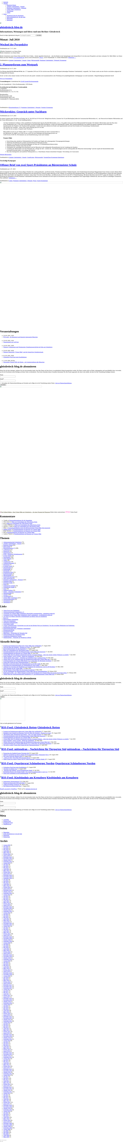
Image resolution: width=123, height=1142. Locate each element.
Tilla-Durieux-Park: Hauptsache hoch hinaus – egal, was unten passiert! (22, 734)
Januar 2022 (6, 921)
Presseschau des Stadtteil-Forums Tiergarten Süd (16, 753)
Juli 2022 (5, 914)
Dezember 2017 (7, 985)
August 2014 (6, 1040)
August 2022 (6, 912)
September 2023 (7, 893)
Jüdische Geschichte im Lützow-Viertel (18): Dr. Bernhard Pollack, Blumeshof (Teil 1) (26, 754)
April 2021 (6, 930)
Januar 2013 (6, 1067)
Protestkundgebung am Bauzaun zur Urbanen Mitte (26, 529)
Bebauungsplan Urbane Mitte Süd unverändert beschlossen (19, 670)
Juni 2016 (6, 1007)
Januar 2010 (6, 1122)
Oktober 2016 (7, 1001)
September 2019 (7, 959)
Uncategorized (7, 596)
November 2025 (7, 858)
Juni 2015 (6, 1025)
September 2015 (7, 1021)
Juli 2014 (5, 1042)
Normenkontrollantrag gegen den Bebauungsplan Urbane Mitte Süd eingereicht (29, 528)
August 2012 (6, 1075)
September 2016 (7, 1003)
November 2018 (7, 974)
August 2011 (6, 1093)
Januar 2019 (6, 971)
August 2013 (6, 1058)
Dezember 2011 (7, 1087)
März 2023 (6, 902)
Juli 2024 (5, 879)
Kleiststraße (6, 570)
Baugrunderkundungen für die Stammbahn (20, 520)
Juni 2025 (6, 866)
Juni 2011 (5, 1096)
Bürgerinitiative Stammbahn (10, 619)
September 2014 (7, 1039)
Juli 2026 (5, 846)
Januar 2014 (6, 1051)
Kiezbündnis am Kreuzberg (62, 777)
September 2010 (7, 1109)
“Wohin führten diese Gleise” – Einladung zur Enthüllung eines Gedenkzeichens (24, 657)
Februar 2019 (6, 970)
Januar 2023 (6, 905)
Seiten (5, 14)
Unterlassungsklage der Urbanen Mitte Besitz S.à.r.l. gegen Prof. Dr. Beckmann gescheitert (27, 661)
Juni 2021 (6, 929)
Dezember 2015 (7, 1016)
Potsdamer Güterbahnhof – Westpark (16, 8)
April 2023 (6, 900)
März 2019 (6, 968)
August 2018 (6, 976)
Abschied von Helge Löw (10, 769)
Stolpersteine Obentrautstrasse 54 (12, 781)
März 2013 (6, 1064)
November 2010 (7, 1106)
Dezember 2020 (7, 937)
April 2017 (6, 994)
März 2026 (6, 852)
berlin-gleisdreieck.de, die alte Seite (16, 17)
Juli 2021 (5, 927)
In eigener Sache (7, 566)
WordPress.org (7, 824)
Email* (2, 691)
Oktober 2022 (7, 909)
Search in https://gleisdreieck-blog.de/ (10, 35)
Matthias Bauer (7, 529)
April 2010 (6, 1117)
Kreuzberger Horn (8, 572)
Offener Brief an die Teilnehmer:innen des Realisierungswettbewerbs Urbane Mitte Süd (26, 659)
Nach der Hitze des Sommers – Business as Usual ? (17, 647)
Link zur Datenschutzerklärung (63, 383)
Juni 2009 (6, 1132)
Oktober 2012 (7, 1072)
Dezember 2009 (7, 1123)
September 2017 (7, 988)
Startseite (5, 2)
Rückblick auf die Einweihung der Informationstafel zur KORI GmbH (21, 664)
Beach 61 (5, 618)
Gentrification (30, 157)
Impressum (9, 20)
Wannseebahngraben (8, 599)
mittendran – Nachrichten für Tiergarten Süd (93, 749)
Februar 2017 (6, 995)
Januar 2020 (6, 953)
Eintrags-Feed (7, 821)
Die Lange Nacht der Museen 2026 (12, 756)
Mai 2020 (5, 947)
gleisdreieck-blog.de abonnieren (15, 15)
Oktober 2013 (7, 1055)
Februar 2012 (6, 1084)
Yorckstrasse (10, 11)
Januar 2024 (6, 888)
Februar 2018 (6, 982)
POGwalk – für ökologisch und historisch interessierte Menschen (20, 337)
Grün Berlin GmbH (8, 624)
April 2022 (6, 918)
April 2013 (6, 1063)
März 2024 (6, 885)
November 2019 (7, 956)
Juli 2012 (5, 1076)
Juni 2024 (6, 881)
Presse (34, 180)
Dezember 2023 (7, 890)
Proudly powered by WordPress (8, 789)
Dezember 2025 (7, 857)
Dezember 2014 (7, 1034)
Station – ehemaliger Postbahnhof (12, 591)
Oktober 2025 (7, 860)
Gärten (8, 12)
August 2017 (6, 989)
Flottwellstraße (7, 558)
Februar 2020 (6, 952)
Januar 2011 (6, 1103)
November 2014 (7, 1036)
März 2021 (6, 932)
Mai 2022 (5, 917)
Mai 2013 (5, 1061)
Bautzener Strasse (11, 5)
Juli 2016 (5, 1006)
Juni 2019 (6, 964)
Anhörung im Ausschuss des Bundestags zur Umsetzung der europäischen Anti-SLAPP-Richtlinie (29, 667)
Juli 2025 (5, 864)
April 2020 (6, 949)
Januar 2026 (6, 855)
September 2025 (7, 861)
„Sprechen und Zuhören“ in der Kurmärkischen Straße (17, 770)
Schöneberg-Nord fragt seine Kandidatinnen (15, 767)
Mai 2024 (5, 882)
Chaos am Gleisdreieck (9, 621)
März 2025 (6, 870)
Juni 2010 (6, 1114)
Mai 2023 (5, 899)
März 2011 (6, 1100)
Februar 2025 (6, 872)
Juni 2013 (6, 1060)
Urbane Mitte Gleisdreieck (14, 9)
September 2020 (7, 941)
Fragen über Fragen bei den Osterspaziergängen (16, 662)
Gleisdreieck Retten (48, 727)
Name (1, 801)
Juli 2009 (5, 1131)
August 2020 (6, 943)
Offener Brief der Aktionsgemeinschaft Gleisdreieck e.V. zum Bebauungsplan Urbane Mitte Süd (28, 674)
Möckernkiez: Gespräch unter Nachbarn (23, 111)
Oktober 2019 (7, 958)
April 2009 (6, 1135)
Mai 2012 (5, 1079)
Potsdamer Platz (7, 581)
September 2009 (7, 1128)
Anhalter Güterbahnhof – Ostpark (16, 6)
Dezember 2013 (7, 1052)
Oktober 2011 (7, 1090)
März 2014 (6, 1048)
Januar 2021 (6, 935)
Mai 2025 (5, 867)
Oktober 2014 (7, 1037)
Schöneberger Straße (8, 587)
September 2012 (7, 1073)
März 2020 (6, 950)
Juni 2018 (6, 977)
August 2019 (6, 961)
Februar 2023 (6, 903)
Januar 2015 (6, 1033)
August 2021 (6, 926)
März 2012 (6, 1082)
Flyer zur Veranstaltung (6, 78)
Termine (43, 107)
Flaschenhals (6, 557)
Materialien (10, 18)
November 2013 (7, 1054)
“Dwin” (41, 57)
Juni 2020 (6, 946)
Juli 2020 (5, 944)
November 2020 (7, 938)
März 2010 (6, 1119)
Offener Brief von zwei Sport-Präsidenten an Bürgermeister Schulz (38, 164)
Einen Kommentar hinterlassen (56, 157)
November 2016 (7, 1000)
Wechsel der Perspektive (14, 44)
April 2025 (6, 869)
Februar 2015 (6, 1031)
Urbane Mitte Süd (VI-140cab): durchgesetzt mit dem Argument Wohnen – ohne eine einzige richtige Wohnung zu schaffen (36, 654)
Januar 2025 (6, 873)
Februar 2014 (6, 1049)
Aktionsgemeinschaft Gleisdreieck (12, 542)
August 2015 (6, 1022)
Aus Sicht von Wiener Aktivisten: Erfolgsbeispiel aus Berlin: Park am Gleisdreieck (25, 616)
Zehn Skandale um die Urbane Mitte (13, 668)
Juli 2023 (5, 896)
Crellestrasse (6, 549)
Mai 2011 (5, 1097)
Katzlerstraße (6, 569)
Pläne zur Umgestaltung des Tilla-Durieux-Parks (24, 522)
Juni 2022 (6, 915)
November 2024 (7, 876)
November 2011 (7, 1088)
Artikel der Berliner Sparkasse (11, 784)
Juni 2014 (6, 1043)
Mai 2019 (5, 965)
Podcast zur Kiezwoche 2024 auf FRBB (14, 783)
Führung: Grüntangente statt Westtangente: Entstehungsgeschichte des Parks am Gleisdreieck (27, 347)
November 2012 (7, 1070)
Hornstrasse (6, 564)
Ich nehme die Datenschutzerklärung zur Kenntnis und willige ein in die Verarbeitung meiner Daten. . (37, 383)
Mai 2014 (5, 1045)
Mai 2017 (5, 992)
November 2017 (7, 986)
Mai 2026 (5, 849)
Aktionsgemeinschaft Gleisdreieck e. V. (13, 612)
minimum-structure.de (31, 789)
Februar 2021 (6, 934)
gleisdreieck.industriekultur (10, 622)
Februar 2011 (6, 1102)
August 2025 (6, 863)
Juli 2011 (5, 1094)
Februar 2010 (6, 1120)
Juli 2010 (5, 1113)
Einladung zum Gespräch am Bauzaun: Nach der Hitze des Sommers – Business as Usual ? (27, 733)
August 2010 (6, 1111)
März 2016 (6, 1012)
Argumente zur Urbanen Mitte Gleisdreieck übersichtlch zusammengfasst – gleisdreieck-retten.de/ (29, 613)
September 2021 (7, 924)
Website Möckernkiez (5, 154)
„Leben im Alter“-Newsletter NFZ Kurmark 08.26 (16, 757)
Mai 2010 (5, 1116)
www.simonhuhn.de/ (18, 57)
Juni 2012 (6, 1078)
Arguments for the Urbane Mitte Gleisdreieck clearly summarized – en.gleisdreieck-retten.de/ (27, 615)
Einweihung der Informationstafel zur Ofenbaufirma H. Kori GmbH (21, 665)
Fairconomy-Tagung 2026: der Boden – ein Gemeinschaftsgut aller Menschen (23, 362)
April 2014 (6, 1046)
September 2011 (7, 1091)
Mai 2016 (5, 1009)
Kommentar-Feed (8, 822)
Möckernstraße (35, 60)
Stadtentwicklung (8, 590)
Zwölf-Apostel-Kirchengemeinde (29, 81)
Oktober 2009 (7, 1126)
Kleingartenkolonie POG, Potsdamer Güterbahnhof (16, 628)
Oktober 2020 (7, 940)
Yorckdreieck (6, 601)
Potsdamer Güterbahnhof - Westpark (49, 60)
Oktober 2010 (7, 1108)
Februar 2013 (6, 1066)
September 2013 (7, 1057)
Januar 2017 (6, 997)
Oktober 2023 (7, 891)
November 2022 (7, 908)
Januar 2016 (6, 1015)
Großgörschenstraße (8, 563)
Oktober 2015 (7, 1019)
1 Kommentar (62, 60)
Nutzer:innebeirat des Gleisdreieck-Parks (14, 634)
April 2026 (6, 851)
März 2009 (6, 1137)
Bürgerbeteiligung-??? (15, 107)
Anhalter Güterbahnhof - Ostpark (17, 60)
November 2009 (7, 1125)
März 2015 (6, 1030)
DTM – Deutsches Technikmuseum (12, 554)
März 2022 (6, 920)
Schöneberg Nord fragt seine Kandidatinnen (15, 357)
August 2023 (6, 894)
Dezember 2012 (7, 1069)
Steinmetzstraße (7, 593)
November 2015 (7, 1018)
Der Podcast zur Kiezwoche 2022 (12, 786)
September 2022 (7, 911)
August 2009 (6, 1129)
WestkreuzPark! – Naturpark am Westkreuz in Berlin (17, 637)
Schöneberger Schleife (9, 585)
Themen (5, 3)
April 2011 (6, 1099)
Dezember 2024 (7, 875)
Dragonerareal (7, 552)
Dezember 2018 (7, 973)
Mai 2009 (5, 1134)
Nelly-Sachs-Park (8, 578)
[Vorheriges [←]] (0, 1141)
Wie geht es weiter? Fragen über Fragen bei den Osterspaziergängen (21, 745)
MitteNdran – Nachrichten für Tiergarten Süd (15, 633)
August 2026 (6, 845)
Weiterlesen (72, 57)
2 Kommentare (44, 180)
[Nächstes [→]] (2, 1141)
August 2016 (6, 1004)
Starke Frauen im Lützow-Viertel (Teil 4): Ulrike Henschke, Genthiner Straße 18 (24, 759)
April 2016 (6, 1010)
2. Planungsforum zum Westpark (19, 64)
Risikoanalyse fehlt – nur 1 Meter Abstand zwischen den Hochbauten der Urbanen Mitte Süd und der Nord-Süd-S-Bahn (35, 673)
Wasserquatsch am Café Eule (11, 342)
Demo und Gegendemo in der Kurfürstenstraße (15, 773)
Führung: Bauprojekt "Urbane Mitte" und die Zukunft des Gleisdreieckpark (23, 352)
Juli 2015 (5, 1024)
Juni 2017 (6, 991)
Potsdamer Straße (8, 582)
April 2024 (6, 884)
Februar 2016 (6, 1013)
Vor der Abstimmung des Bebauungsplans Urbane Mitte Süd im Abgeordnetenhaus (25, 671)
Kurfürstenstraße (7, 573)
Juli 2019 (5, 962)
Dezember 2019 (7, 955)
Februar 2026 (6, 854)
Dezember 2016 (7, 998)
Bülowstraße (6, 546)
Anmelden (6, 819)
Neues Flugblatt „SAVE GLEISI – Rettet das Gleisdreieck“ (19, 656)
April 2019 (6, 967)
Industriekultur (7, 567)
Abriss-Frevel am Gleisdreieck (11, 610)
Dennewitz (6, 551)
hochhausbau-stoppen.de (9, 627)
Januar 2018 (6, 983)
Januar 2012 (6, 1085)
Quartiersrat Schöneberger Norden (12, 636)
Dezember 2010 (7, 1105)
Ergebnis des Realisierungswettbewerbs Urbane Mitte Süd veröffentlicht (22, 645)
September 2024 (7, 878)
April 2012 (6, 1081)
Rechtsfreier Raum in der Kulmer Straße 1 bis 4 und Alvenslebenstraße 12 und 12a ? (25, 772)
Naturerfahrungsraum (9, 576)
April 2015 (6, 1028)
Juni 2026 (6, 848)
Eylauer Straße (7, 555)
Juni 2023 (6, 897)
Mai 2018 (5, 979)
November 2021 (7, 923)
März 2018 (6, 980)
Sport (38, 180)
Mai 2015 (5, 1027)
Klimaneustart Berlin (8, 630)
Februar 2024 (6, 887)
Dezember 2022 (7, 906)
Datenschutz (6, 837)
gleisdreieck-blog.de (11, 27)
